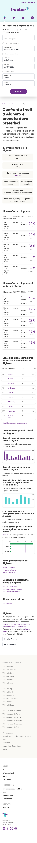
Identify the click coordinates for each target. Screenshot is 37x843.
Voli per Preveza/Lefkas (11, 592)
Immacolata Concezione (11, 746)
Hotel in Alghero (10, 639)
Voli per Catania (8, 676)
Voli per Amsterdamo (10, 698)
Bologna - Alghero (9, 570)
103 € (32, 309)
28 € (31, 246)
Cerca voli (18, 91)
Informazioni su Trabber (12, 789)
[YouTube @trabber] (15, 829)
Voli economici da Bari (10, 727)
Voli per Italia (7, 603)
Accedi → (31, 2)
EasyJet (10, 406)
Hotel (4, 776)
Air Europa (11, 388)
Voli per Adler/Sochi (9, 587)
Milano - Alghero (8, 567)
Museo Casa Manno (18, 627)
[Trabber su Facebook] (7, 829)
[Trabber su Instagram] (4, 829)
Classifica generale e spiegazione (14, 423)
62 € (31, 320)
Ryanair (18, 175)
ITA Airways (12, 402)
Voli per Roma (7, 683)
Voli (3, 770)
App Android (7, 795)
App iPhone (7, 799)
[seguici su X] (11, 829)
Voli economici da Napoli (11, 717)
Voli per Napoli (7, 692)
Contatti (5, 808)
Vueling (10, 397)
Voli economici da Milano (11, 711)
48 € (31, 298)
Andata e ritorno (10, 30)
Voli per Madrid (7, 680)
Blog (4, 792)
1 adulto (6, 77)
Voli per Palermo (8, 673)
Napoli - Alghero (8, 572)
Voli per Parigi (7, 689)
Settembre (6, 743)
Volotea (10, 379)
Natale (4, 749)
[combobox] (18, 38)
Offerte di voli (8, 773)
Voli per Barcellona (9, 670)
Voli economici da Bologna (12, 721)
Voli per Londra (8, 695)
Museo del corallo (9, 624)
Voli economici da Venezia (12, 724)
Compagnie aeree (9, 733)
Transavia (11, 392)
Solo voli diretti (9, 71)
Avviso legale (6, 824)
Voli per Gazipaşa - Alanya (12, 589)
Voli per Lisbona (8, 705)
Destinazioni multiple (12, 32)
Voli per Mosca (7, 702)
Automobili (6, 780)
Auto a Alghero (10, 644)
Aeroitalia (11, 383)
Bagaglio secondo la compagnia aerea (16, 736)
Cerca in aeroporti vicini (12, 43)
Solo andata (24, 30)
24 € (31, 224)
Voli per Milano (7, 667)
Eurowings (11, 411)
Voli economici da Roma (11, 714)
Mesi (4, 739)
